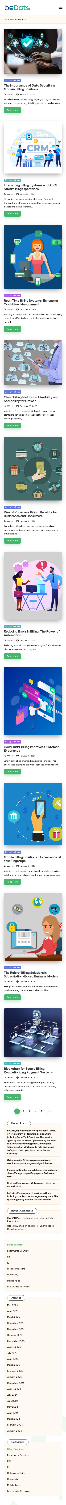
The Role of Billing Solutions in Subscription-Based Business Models (31, 974)
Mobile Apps (13, 1280)
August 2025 (14, 1346)
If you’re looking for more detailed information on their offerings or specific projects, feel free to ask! (32, 1173)
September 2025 (16, 1341)
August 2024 (14, 1388)
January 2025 (14, 1376)
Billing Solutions (12, 80)
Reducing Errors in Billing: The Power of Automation (32, 633)
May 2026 (12, 1305)
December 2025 (15, 1323)
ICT (9, 1262)
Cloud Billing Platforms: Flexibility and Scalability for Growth (31, 399)
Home (6, 19)
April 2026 (12, 1311)
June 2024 (12, 1400)
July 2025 (12, 1353)
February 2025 (15, 1370)
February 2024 (15, 1424)
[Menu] (60, 7)
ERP (9, 1256)
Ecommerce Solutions (18, 1250)
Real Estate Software (18, 1286)
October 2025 (14, 1335)
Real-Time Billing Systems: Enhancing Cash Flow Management (31, 302)
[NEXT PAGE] (49, 1111)
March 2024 (13, 1418)
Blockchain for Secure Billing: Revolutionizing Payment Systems (28, 1070)
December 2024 (15, 1382)
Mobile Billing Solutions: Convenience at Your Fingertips (32, 859)
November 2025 (15, 1328)
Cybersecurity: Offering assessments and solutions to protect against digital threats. (30, 1162)
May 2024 (12, 1406)
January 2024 (14, 1430)
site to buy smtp (15, 1225)
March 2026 (13, 1316)
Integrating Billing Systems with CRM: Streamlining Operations (31, 187)
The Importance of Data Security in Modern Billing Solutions (29, 87)
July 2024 (12, 1394)
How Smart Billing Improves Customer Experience (31, 748)
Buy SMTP (12, 1217)
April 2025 (12, 1358)
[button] (49, 1111)
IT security (12, 1274)
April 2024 (12, 1412)
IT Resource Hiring (16, 1268)
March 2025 (13, 1364)
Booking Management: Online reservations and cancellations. (31, 1185)
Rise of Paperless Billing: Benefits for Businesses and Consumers (30, 514)
